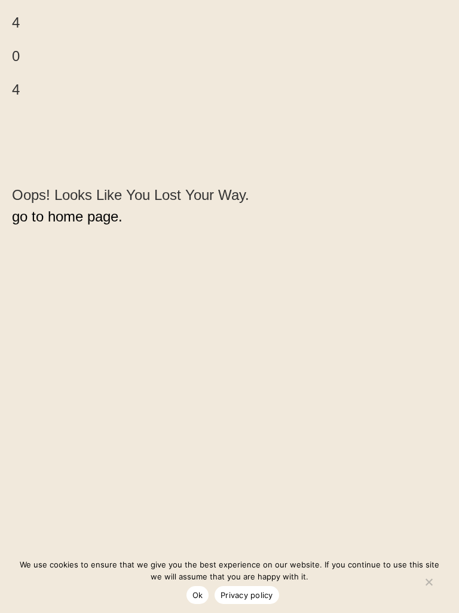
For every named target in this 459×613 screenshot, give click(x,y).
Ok (197, 595)
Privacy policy (247, 595)
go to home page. (67, 216)
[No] (428, 579)
